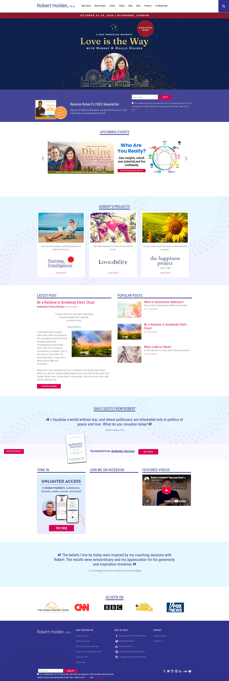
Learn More (61, 273)
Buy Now (148, 451)
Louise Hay (80, 662)
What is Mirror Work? (157, 347)
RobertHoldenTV (126, 646)
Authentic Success (123, 451)
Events (112, 5)
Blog (130, 5)
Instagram (172, 671)
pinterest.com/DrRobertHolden (132, 652)
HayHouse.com (82, 636)
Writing (60, 306)
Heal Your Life (190, 671)
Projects (147, 5)
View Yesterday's (14, 451)
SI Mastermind (161, 5)
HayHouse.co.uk (83, 641)
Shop (138, 5)
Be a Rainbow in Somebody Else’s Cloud (65, 302)
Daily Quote (86, 5)
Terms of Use (98, 677)
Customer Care (159, 636)
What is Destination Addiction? (164, 302)
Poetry (52, 306)
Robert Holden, (56, 5)
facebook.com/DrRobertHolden (132, 636)
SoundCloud (185, 671)
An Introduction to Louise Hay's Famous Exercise (167, 350)
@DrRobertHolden (126, 641)
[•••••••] (114, 51)
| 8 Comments (70, 306)
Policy (87, 677)
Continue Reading (49, 386)
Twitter (168, 671)
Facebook (164, 671)
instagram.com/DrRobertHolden (132, 657)
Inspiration (42, 306)
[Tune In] (61, 504)
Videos (122, 5)
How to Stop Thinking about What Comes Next (165, 305)
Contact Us (158, 641)
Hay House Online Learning (87, 646)
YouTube (180, 671)
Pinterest (176, 671)
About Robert (100, 5)
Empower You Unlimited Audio (89, 652)
